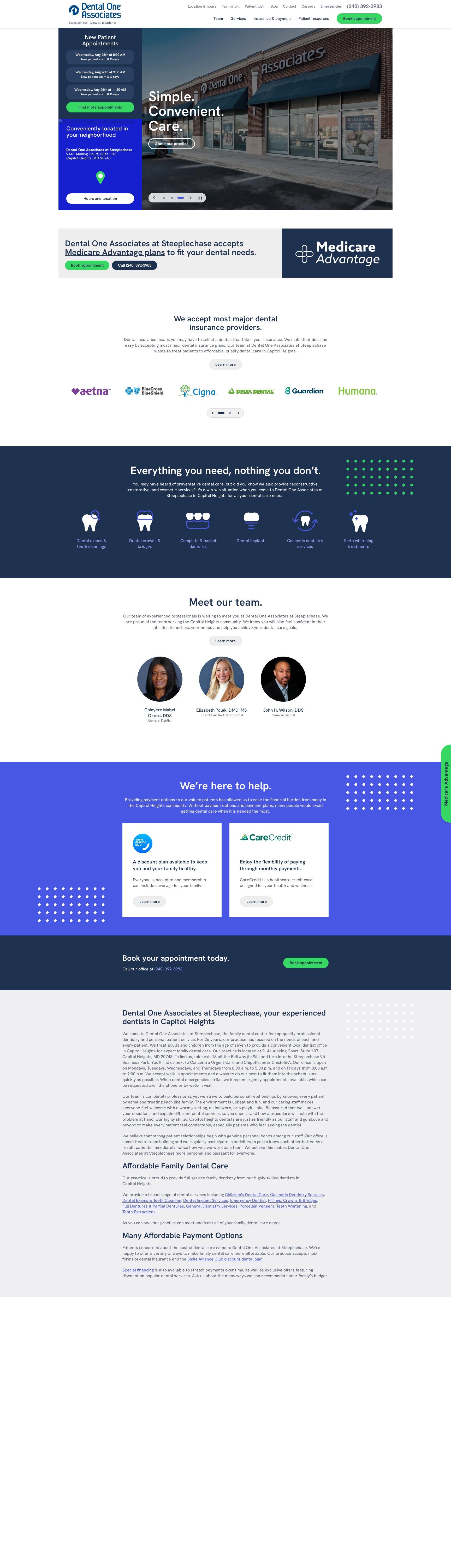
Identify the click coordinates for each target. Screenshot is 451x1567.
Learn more (225, 364)
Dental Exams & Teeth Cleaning (151, 1200)
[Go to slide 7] (230, 413)
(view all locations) (103, 23)
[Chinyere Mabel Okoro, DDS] (160, 682)
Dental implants (251, 540)
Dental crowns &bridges (145, 543)
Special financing (138, 1270)
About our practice (171, 143)
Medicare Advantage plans (115, 252)
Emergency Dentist (248, 1200)
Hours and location (100, 198)
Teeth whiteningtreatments (358, 543)
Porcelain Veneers (257, 1206)
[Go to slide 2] (172, 198)
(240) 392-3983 (168, 969)
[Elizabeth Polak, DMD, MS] (222, 682)
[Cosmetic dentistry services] (305, 521)
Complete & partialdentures (198, 543)
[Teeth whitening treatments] (358, 521)
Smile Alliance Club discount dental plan (225, 1259)
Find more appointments (100, 107)
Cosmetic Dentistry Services (297, 1194)
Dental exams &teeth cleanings (91, 543)
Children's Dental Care (246, 1194)
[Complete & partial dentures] (198, 521)
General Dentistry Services (212, 1206)
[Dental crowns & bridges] (145, 521)
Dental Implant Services (205, 1200)
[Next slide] (190, 197)
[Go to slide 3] (180, 198)
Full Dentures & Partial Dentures (153, 1206)
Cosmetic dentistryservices (305, 543)
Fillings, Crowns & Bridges (292, 1200)
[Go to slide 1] (164, 198)
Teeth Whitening (291, 1206)
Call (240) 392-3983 (134, 265)
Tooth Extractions (139, 1212)
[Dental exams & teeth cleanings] (91, 521)
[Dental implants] (251, 521)
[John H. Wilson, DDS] (283, 682)
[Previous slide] (154, 197)
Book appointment (87, 265)
